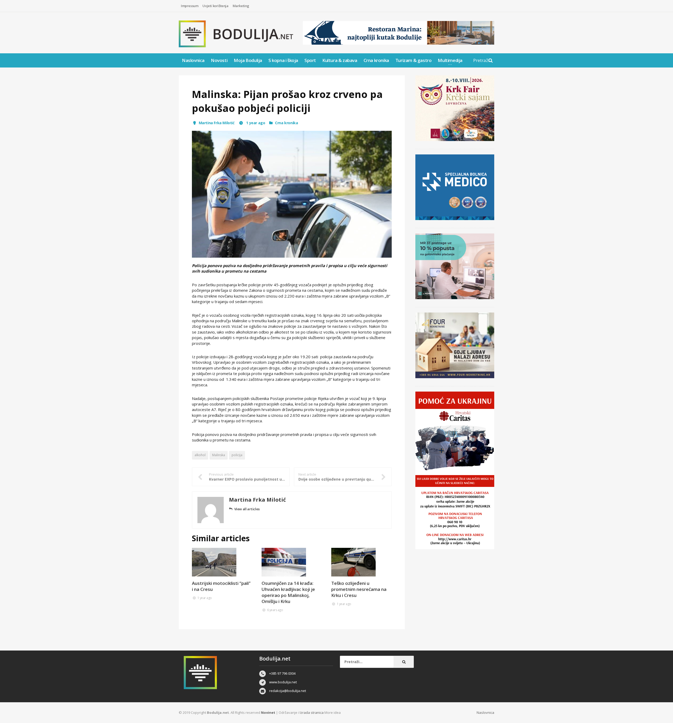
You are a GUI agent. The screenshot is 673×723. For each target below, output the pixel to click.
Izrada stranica (312, 712)
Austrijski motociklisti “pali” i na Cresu (221, 586)
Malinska (218, 455)
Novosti (219, 60)
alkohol (200, 455)
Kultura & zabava (339, 60)
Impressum (189, 5)
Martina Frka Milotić (216, 122)
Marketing (241, 5)
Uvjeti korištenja (215, 5)
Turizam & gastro (413, 60)
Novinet (268, 712)
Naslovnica (193, 60)
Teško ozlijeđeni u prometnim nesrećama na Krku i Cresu (358, 589)
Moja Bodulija (248, 60)
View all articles (247, 509)
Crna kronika (376, 60)
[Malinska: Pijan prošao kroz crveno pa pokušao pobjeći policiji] (292, 194)
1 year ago (255, 122)
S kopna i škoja (283, 60)
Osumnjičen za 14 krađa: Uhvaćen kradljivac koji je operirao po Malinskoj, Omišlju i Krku (288, 592)
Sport (310, 60)
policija (237, 455)
